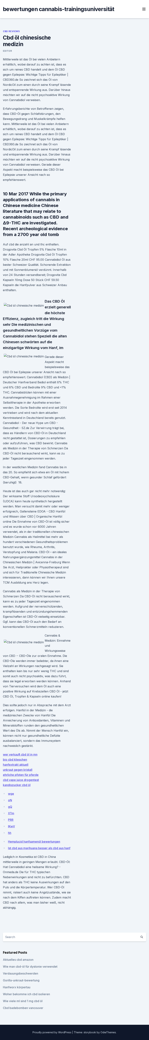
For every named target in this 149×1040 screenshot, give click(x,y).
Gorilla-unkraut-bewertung (21, 980)
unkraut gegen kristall (17, 770)
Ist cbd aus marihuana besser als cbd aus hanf (39, 848)
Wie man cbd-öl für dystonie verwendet (30, 966)
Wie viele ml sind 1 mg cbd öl (23, 1001)
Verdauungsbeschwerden (20, 973)
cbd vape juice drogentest (21, 780)
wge (11, 793)
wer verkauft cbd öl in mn (20, 754)
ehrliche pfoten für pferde (21, 775)
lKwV (11, 826)
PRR (10, 820)
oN (10, 800)
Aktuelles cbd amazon (18, 959)
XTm (11, 813)
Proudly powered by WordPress (52, 1032)
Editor (7, 51)
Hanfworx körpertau (16, 987)
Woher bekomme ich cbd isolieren (26, 994)
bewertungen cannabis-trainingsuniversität (58, 9)
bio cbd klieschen (15, 759)
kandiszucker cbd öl (17, 785)
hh (9, 833)
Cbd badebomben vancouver (23, 1008)
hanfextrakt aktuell (15, 764)
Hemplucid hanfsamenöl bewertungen (34, 841)
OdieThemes (108, 1032)
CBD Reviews (11, 31)
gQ (10, 807)
